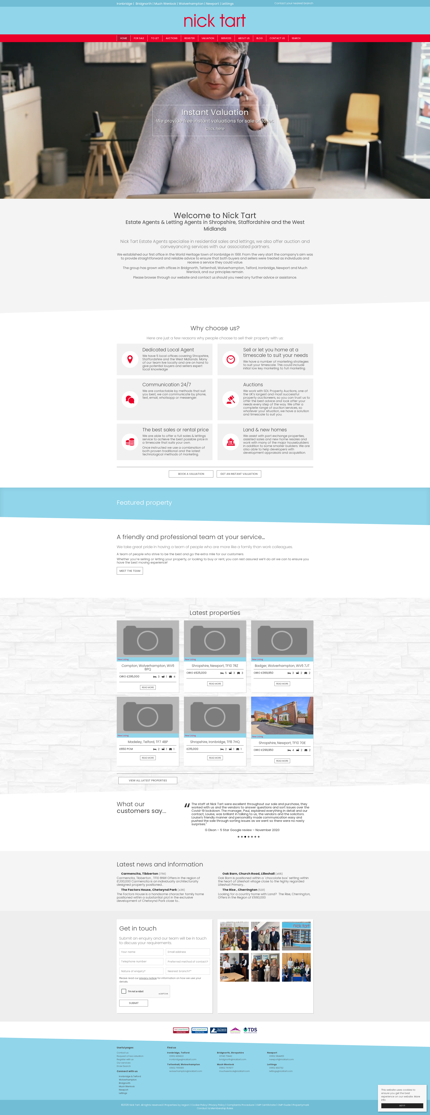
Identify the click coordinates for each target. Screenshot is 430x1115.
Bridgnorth (144, 4)
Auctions (172, 38)
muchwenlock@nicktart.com (234, 1057)
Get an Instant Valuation (238, 474)
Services (226, 38)
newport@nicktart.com (281, 1046)
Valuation (208, 38)
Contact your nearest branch (293, 3)
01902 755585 (176, 1054)
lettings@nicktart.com (281, 1057)
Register (189, 38)
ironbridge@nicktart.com (182, 1046)
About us (244, 38)
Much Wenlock (165, 4)
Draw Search (124, 1052)
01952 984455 (276, 1042)
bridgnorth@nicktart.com (232, 1046)
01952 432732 (276, 1054)
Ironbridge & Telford (129, 1062)
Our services (124, 1049)
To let (155, 38)
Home (123, 38)
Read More (148, 687)
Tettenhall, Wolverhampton (183, 1051)
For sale (139, 38)
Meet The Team (129, 571)
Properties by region (177, 1091)
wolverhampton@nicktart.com (185, 1057)
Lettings (228, 4)
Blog (259, 38)
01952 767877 (226, 1054)
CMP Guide (284, 1091)
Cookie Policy (199, 1091)
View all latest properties (148, 780)
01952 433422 (176, 1042)
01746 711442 (225, 1042)
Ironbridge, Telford (178, 1039)
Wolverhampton (191, 4)
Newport (212, 4)
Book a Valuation (191, 474)
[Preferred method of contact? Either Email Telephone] (188, 949)
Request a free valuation (130, 1042)
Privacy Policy (217, 1091)
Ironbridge (124, 4)
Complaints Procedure (240, 1091)
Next (309, 810)
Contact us (277, 38)
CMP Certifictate (266, 1091)
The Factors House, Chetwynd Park (149, 876)
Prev (188, 810)
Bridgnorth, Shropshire (230, 1039)
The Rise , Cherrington (240, 876)
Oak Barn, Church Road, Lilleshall (248, 860)
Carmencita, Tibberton (140, 860)
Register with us (125, 1046)
